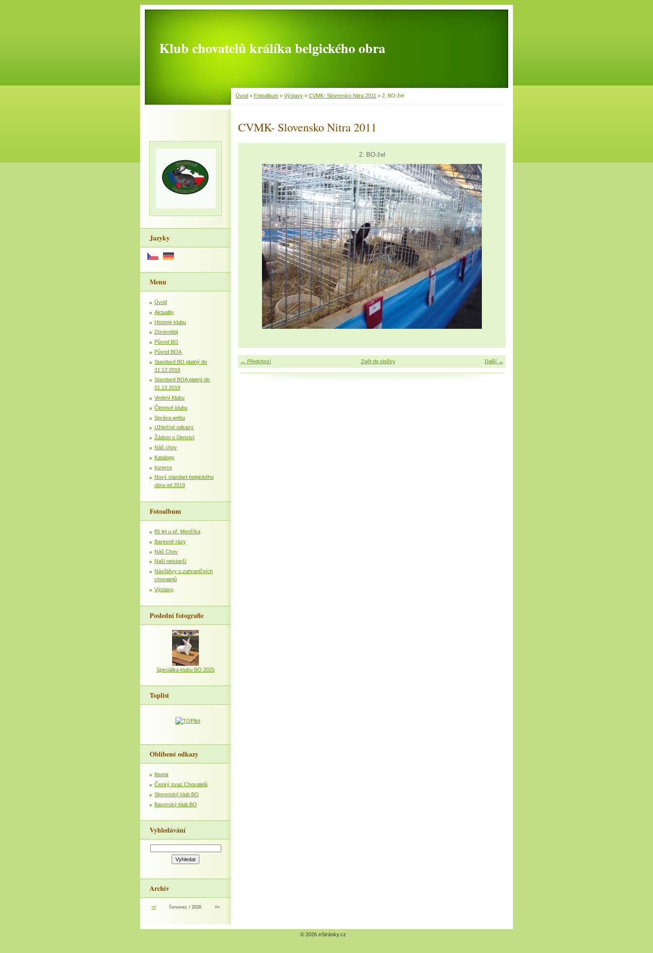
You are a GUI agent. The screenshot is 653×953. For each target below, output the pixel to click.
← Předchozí (255, 361)
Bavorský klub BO (175, 804)
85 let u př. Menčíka (177, 531)
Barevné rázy (170, 541)
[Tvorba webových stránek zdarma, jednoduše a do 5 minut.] (349, 935)
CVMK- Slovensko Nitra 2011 (342, 95)
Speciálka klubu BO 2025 (185, 669)
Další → (494, 361)
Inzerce (163, 467)
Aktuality (164, 312)
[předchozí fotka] (253, 246)
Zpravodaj (166, 332)
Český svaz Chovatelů (180, 784)
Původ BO (166, 342)
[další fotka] (490, 246)
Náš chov (165, 447)
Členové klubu (170, 408)
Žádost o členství (174, 437)
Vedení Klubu (169, 398)
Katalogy (164, 457)
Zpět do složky (378, 361)
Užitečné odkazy (174, 427)
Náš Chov (166, 551)
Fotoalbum (266, 95)
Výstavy (293, 95)
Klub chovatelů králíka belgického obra (272, 48)
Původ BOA (168, 352)
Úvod (242, 95)
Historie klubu (170, 322)
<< (154, 907)
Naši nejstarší (170, 561)
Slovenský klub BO (176, 794)
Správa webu (169, 418)
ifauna (161, 774)
